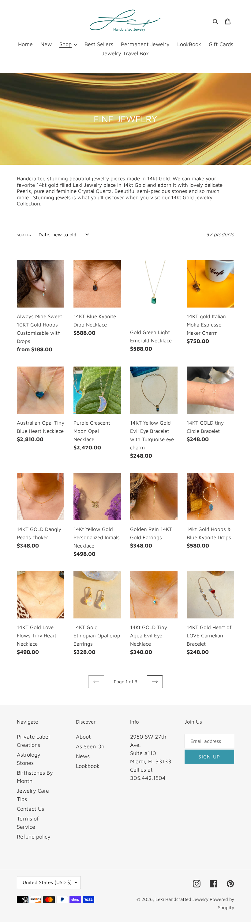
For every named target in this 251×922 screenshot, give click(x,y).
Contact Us (30, 809)
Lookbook (87, 766)
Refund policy (34, 836)
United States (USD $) (47, 882)
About (83, 736)
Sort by (24, 235)
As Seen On (90, 746)
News (83, 756)
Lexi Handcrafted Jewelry (182, 899)
